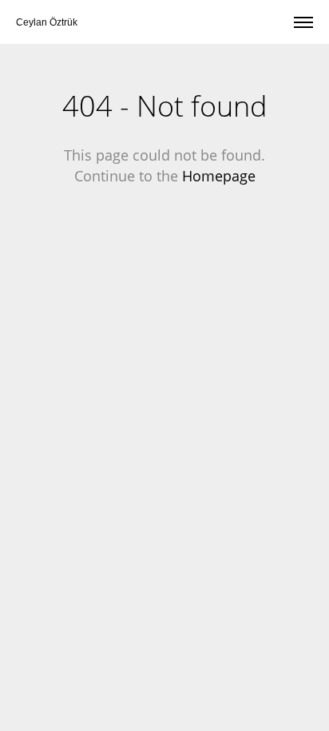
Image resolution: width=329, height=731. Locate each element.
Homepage (219, 175)
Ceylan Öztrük (46, 22)
